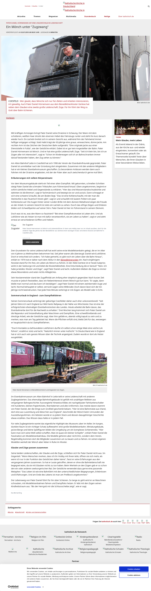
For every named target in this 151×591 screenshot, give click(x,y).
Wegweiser (53, 16)
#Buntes (11, 512)
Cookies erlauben (134, 569)
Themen (37, 16)
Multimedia (71, 16)
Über (126, 16)
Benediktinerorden (69, 259)
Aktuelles (34, 6)
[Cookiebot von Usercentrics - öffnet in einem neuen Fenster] (13, 587)
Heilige (107, 16)
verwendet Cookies (34, 587)
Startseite (27, 6)
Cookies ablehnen (133, 575)
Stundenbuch (90, 16)
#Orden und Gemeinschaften (36, 512)
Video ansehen (32, 242)
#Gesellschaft (19, 512)
